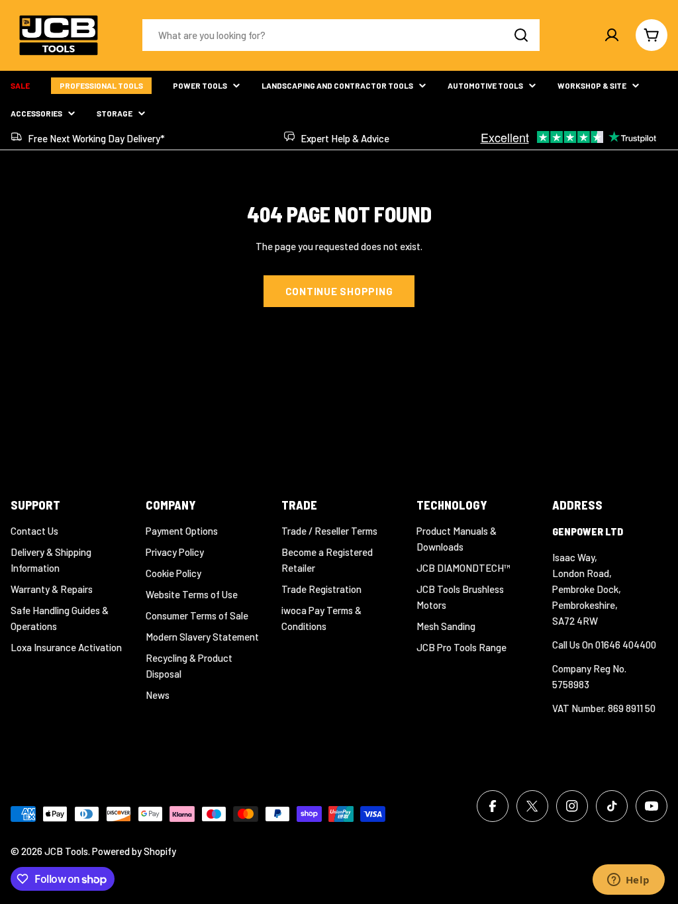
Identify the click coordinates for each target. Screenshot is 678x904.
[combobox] (341, 35)
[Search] (521, 35)
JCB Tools (66, 851)
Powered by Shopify (134, 851)
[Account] (612, 35)
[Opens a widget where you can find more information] (628, 880)
